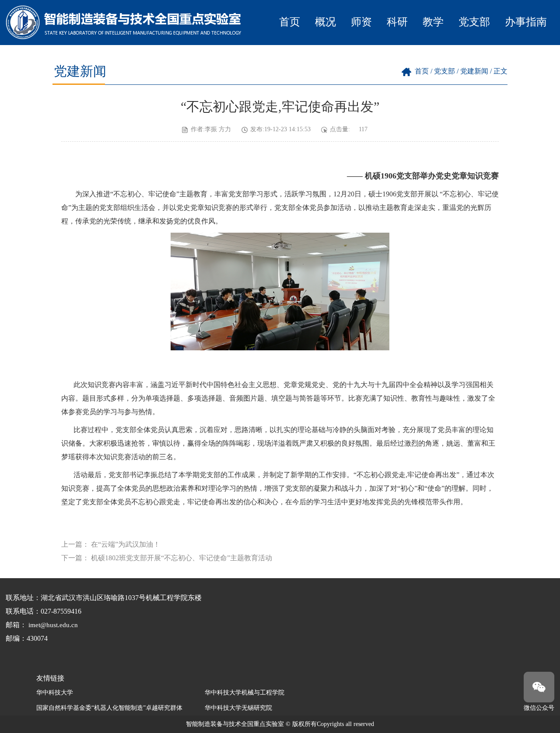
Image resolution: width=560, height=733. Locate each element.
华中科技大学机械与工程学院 (244, 692)
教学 (433, 22)
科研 (397, 22)
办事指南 (526, 22)
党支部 (474, 22)
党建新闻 (474, 71)
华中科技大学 (54, 692)
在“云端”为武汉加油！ (125, 544)
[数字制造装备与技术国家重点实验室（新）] (125, 37)
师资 (361, 22)
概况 (325, 22)
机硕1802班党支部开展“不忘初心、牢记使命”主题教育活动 (181, 558)
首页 (289, 22)
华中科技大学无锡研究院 (238, 708)
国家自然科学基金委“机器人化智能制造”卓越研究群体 (109, 708)
